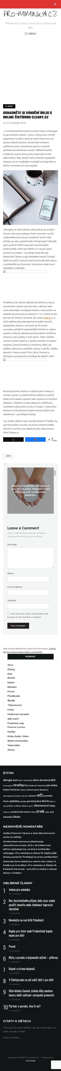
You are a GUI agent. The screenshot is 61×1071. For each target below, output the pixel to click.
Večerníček (14, 745)
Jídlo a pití (13, 718)
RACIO (45, 801)
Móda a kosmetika (18, 740)
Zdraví (11, 749)
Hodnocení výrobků (18, 714)
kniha (54, 785)
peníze (14, 801)
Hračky (11, 731)
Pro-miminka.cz (30, 15)
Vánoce (6, 812)
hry (27, 785)
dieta (36, 780)
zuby (47, 812)
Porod (11, 691)
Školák (11, 700)
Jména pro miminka (19, 889)
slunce (25, 806)
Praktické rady (16, 723)
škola (16, 816)
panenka (47, 795)
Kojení (11, 682)
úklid (8, 455)
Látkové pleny (32, 790)
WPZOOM (30, 1061)
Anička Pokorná (12, 833)
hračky (18, 785)
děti (53, 780)
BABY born (18, 780)
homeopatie (8, 785)
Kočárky (22, 790)
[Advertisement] (30, 67)
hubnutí (33, 785)
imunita (41, 785)
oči (40, 794)
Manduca (44, 790)
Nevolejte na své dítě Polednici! (26, 920)
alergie (7, 780)
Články (9, 106)
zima (33, 812)
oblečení (32, 796)
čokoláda (8, 817)
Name (10, 573)
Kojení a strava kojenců (22, 968)
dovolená (45, 780)
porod (30, 801)
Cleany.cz (48, 317)
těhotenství (41, 805)
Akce (10, 664)
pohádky (22, 801)
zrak (40, 811)
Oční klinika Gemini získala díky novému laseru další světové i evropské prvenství (31, 992)
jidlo (48, 785)
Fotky (11, 709)
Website (11, 600)
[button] (30, 33)
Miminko (12, 686)
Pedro (6, 801)
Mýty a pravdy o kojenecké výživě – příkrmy (33, 957)
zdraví (27, 811)
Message (12, 544)
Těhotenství (15, 705)
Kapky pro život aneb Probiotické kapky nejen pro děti (30, 933)
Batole (11, 677)
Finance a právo (16, 727)
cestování (27, 780)
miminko (17, 796)
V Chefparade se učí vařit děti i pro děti (31, 979)
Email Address (14, 586)
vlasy (52, 805)
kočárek (14, 789)
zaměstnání (16, 811)
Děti (10, 673)
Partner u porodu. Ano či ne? (25, 1006)
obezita (24, 796)
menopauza (8, 796)
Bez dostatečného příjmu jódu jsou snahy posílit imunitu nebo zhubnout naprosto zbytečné (32, 904)
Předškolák (14, 696)
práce (37, 801)
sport (30, 806)
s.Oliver (17, 806)
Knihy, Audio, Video (18, 736)
